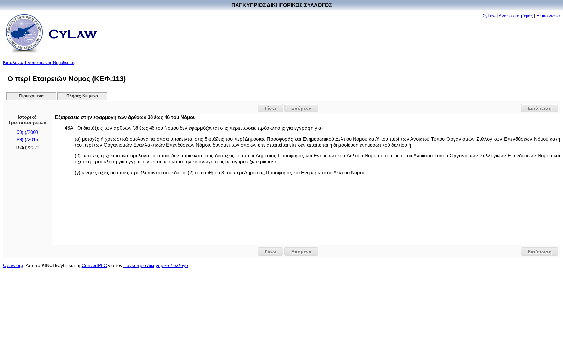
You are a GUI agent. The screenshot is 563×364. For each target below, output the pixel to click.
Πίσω (270, 108)
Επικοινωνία (548, 15)
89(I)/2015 (27, 139)
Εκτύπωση (540, 108)
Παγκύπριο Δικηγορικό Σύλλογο (155, 265)
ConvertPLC (94, 265)
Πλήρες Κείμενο (82, 96)
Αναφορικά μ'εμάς (516, 15)
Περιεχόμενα (31, 96)
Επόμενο (301, 108)
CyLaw (489, 15)
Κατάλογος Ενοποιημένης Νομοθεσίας (39, 62)
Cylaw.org (13, 265)
